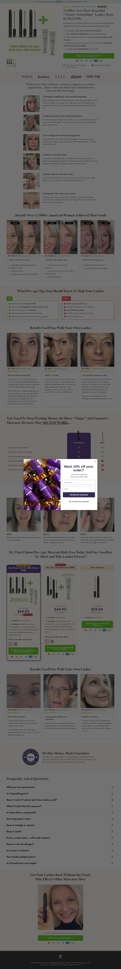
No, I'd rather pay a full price (79, 501)
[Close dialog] (95, 461)
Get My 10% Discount (79, 495)
